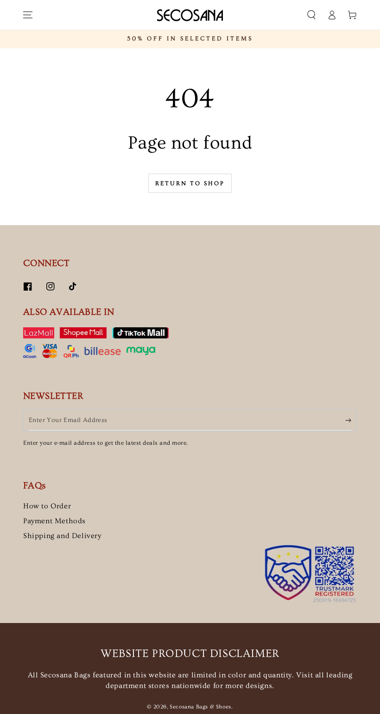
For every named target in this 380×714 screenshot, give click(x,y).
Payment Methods (54, 521)
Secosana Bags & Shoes (200, 707)
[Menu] (28, 15)
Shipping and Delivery (62, 536)
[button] (311, 15)
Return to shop (190, 183)
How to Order (47, 506)
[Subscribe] (348, 420)
